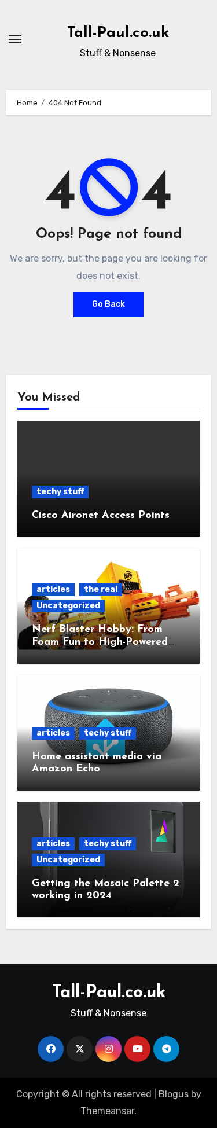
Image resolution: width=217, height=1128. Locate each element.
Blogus (174, 1094)
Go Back (108, 304)
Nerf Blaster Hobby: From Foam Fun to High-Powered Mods (100, 642)
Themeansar (107, 1110)
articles (53, 589)
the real (100, 589)
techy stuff (60, 492)
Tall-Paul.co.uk (118, 33)
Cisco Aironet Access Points (101, 515)
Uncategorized (68, 606)
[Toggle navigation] (15, 39)
